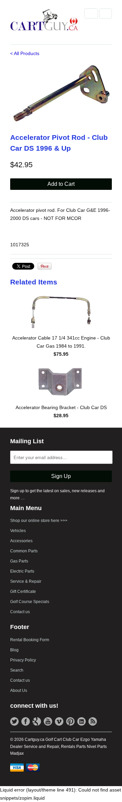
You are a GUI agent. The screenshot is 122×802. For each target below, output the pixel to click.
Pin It (45, 266)
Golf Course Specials (29, 601)
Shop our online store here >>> (38, 520)
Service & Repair (25, 581)
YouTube (48, 721)
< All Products (24, 53)
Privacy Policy (23, 660)
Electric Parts (22, 571)
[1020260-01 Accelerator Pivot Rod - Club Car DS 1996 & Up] (61, 94)
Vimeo (59, 721)
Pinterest (70, 721)
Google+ (37, 721)
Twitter (14, 721)
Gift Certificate (23, 591)
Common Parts (24, 551)
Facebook (25, 721)
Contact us (20, 611)
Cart (105, 13)
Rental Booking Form (29, 639)
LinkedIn (81, 721)
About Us (18, 690)
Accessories (21, 540)
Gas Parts (19, 561)
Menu (91, 13)
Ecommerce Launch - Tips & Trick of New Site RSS (92, 721)
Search (16, 670)
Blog (14, 650)
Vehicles (18, 530)
